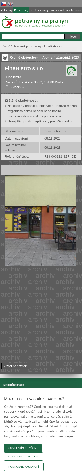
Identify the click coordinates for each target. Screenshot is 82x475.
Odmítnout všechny (23, 456)
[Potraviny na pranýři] (34, 22)
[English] (10, 4)
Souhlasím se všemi (22, 448)
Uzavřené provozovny (27, 46)
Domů (6, 46)
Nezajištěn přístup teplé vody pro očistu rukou (40, 121)
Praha (9, 82)
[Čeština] (4, 4)
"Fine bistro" (13, 77)
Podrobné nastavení (23, 466)
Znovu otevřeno (55, 131)
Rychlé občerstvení (25, 57)
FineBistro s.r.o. (24, 68)
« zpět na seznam (16, 366)
